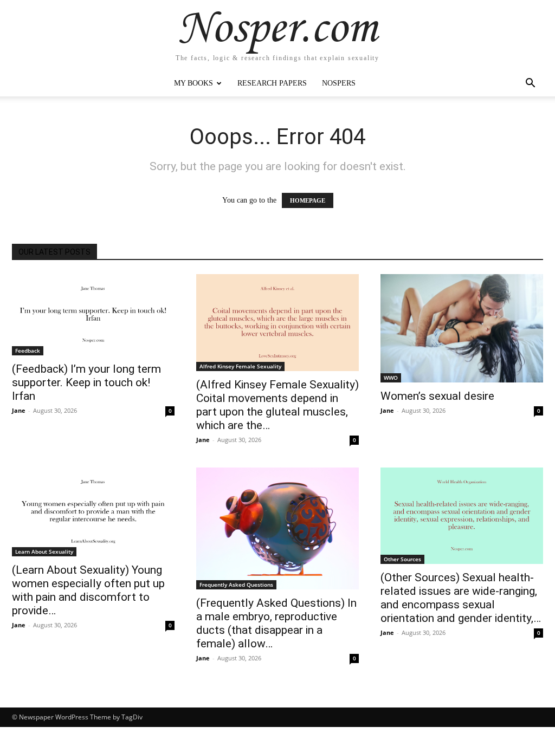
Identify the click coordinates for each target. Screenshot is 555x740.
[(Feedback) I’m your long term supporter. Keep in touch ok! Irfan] (93, 314)
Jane (18, 410)
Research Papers (272, 83)
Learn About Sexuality (44, 551)
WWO (391, 377)
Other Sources (402, 559)
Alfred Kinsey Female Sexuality (240, 366)
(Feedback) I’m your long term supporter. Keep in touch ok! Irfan (86, 382)
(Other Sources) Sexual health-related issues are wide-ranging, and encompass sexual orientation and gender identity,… (460, 598)
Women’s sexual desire (437, 396)
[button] (530, 84)
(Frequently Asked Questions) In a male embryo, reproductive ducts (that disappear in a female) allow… (276, 623)
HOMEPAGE (307, 200)
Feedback (27, 350)
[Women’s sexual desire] (461, 328)
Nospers (339, 83)
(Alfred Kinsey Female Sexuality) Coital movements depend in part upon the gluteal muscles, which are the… (277, 405)
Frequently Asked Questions (236, 584)
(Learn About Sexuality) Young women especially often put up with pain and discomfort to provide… (88, 590)
